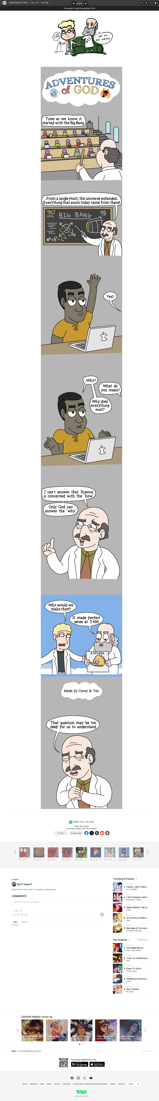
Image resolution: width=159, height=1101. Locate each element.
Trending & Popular (124, 878)
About (24, 1084)
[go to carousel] (79, 1044)
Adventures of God (18, 2)
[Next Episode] (86, 3)
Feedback (33, 1084)
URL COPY (155, 3)
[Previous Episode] (74, 3)
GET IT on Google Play (79, 1064)
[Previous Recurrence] (15, 852)
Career (112, 1084)
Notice (14, 1051)
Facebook (146, 3)
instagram (78, 1078)
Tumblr (97, 833)
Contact (121, 1084)
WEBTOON (4, 3)
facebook (72, 1078)
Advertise (66, 1084)
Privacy (57, 1084)
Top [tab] (15, 922)
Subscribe (141, 3)
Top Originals (120, 939)
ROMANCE (142, 940)
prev (17, 1030)
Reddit (102, 833)
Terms (49, 1084)
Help (42, 1084)
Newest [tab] (25, 922)
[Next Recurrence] (148, 852)
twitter (84, 1078)
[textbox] (58, 903)
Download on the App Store (97, 1064)
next (145, 1030)
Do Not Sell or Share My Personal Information (90, 1084)
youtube (90, 1078)
